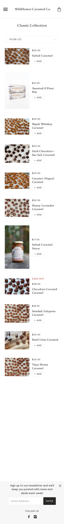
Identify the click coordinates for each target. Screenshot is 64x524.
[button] (38, 61)
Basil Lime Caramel (45, 339)
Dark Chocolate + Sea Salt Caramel (43, 152)
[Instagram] (35, 516)
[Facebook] (29, 516)
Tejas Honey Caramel (40, 366)
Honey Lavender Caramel (43, 207)
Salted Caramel (42, 55)
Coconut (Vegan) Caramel (43, 180)
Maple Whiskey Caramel (42, 125)
